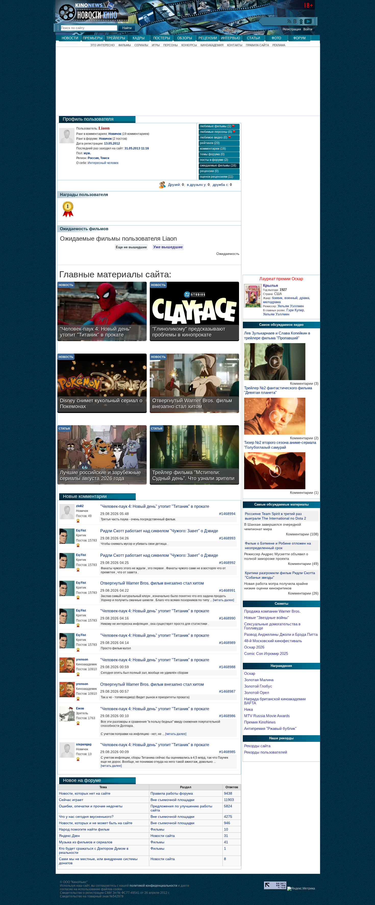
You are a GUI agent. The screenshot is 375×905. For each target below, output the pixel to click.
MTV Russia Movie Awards (267, 716)
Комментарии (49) (303, 564)
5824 (228, 806)
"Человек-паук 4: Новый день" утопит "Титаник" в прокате (154, 506)
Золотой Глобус (258, 686)
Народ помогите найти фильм (84, 829)
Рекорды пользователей (265, 752)
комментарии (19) (213, 148)
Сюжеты (281, 603)
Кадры (139, 38)
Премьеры (93, 38)
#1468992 (227, 563)
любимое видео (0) (214, 137)
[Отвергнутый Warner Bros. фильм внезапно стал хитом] (194, 384)
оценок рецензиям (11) (216, 176)
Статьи (253, 38)
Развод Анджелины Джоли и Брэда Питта (281, 634)
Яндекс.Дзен (69, 836)
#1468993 (227, 538)
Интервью (230, 38)
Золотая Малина (258, 680)
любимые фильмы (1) (216, 126)
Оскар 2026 (254, 647)
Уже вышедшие (168, 247)
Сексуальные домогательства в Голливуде (272, 626)
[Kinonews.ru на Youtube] (308, 21)
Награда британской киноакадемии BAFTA (275, 701)
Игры (156, 45)
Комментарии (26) (303, 593)
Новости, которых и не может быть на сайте (95, 823)
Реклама (278, 45)
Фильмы (124, 45)
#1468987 (227, 691)
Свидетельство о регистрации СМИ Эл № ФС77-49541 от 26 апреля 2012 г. (115, 893)
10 (226, 829)
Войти (307, 29)
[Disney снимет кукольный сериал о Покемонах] (102, 384)
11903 (229, 800)
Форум (299, 38)
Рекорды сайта (257, 746)
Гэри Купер (295, 310)
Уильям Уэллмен (291, 306)
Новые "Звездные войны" (266, 618)
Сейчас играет (71, 800)
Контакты (234, 45)
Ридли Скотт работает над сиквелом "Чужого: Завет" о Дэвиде (159, 531)
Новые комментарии (85, 496)
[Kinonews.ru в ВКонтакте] (295, 22)
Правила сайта (257, 45)
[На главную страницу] (89, 10)
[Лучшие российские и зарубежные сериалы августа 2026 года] (102, 455)
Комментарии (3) (304, 383)
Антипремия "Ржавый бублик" (270, 729)
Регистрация (292, 29)
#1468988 (227, 667)
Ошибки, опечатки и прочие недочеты (90, 806)
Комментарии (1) (304, 492)
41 (226, 842)
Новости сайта (163, 836)
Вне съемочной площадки (172, 800)
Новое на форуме (82, 780)
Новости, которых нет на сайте (84, 793)
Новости (70, 38)
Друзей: (174, 185)
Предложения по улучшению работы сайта (181, 808)
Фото (276, 38)
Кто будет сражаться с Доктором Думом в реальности (93, 850)
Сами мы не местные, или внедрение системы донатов (98, 861)
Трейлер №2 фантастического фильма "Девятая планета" (278, 390)
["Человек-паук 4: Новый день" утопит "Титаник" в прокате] (102, 312)
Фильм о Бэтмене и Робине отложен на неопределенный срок (278, 545)
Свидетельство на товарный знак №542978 (91, 896)
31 (226, 836)
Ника (248, 709)
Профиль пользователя (88, 119)
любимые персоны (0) (216, 132)
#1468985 (227, 752)
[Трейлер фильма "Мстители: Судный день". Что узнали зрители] (194, 455)
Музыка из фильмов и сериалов (85, 842)
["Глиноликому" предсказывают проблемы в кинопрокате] (194, 312)
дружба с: (221, 185)
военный (290, 298)
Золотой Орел (256, 693)
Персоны (170, 45)
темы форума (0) (212, 154)
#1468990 (227, 618)
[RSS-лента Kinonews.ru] (289, 22)
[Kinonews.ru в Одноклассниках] (301, 21)
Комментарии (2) (304, 438)
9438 (228, 793)
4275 (228, 816)
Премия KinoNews (260, 722)
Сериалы (141, 45)
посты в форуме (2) (214, 160)
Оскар (249, 673)
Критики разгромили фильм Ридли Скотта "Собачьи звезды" (280, 575)
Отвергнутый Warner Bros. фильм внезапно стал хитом (152, 583)
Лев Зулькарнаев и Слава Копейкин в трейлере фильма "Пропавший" (277, 335)
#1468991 (227, 590)
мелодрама (272, 302)
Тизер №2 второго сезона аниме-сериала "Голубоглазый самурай (280, 444)
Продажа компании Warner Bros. (272, 611)
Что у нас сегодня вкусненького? (86, 816)
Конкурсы (189, 45)
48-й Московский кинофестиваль (273, 641)
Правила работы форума (172, 793)
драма (304, 298)
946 (227, 823)
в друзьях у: (197, 185)
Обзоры (184, 38)
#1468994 (227, 514)
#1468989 (227, 643)
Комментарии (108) (302, 534)
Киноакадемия (212, 45)
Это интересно (102, 45)
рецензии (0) (209, 171)
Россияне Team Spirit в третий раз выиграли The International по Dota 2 (275, 516)
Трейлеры (115, 38)
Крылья (270, 285)
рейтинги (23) (210, 143)
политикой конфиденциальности (153, 885)
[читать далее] (223, 600)
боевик (277, 298)
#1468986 (227, 716)
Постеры (161, 38)
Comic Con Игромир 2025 (266, 654)
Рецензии (207, 38)
